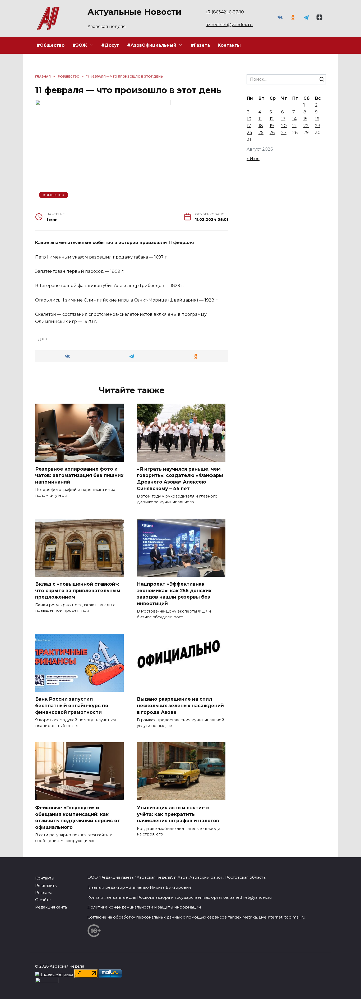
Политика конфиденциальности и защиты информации (144, 907)
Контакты (229, 45)
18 (260, 125)
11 (260, 118)
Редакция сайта (51, 907)
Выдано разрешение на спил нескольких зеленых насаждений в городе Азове (180, 705)
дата (42, 338)
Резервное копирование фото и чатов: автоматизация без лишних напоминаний (79, 475)
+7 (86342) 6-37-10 (225, 12)
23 (317, 125)
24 (249, 132)
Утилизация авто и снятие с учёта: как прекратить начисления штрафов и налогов (178, 814)
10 (249, 118)
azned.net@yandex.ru (229, 24)
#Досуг (110, 45)
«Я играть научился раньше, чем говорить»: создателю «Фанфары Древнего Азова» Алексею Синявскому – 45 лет (180, 478)
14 (294, 118)
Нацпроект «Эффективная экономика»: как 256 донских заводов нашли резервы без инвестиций (174, 593)
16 (317, 118)
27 (283, 132)
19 (272, 125)
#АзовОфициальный (151, 45)
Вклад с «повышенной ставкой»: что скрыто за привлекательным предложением (77, 590)
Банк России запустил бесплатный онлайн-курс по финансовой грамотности (71, 705)
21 (294, 125)
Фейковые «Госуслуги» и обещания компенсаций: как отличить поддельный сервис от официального (77, 817)
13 (283, 118)
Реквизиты (46, 885)
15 (305, 118)
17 (249, 125)
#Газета (200, 45)
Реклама (43, 892)
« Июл (253, 158)
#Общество (50, 45)
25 (260, 132)
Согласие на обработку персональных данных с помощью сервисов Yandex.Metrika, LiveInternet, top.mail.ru (196, 917)
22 (306, 125)
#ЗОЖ (79, 45)
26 (272, 132)
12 (272, 118)
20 (284, 125)
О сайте (43, 899)
